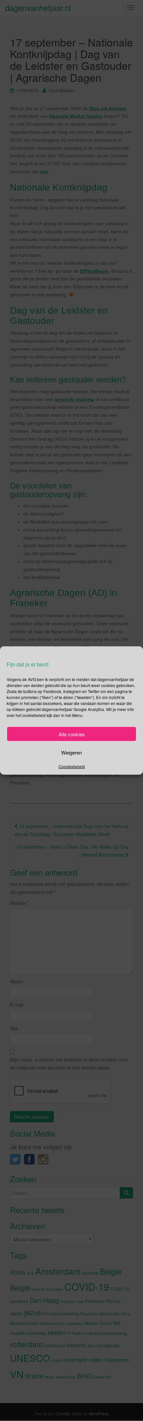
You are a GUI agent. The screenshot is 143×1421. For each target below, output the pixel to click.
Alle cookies (72, 733)
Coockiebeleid (72, 766)
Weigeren (71, 752)
